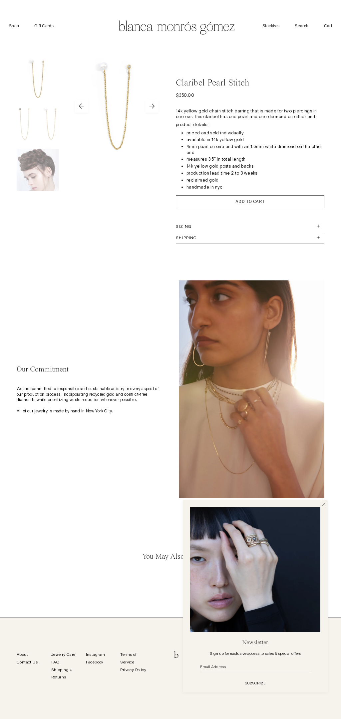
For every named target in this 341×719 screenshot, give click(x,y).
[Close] (323, 504)
